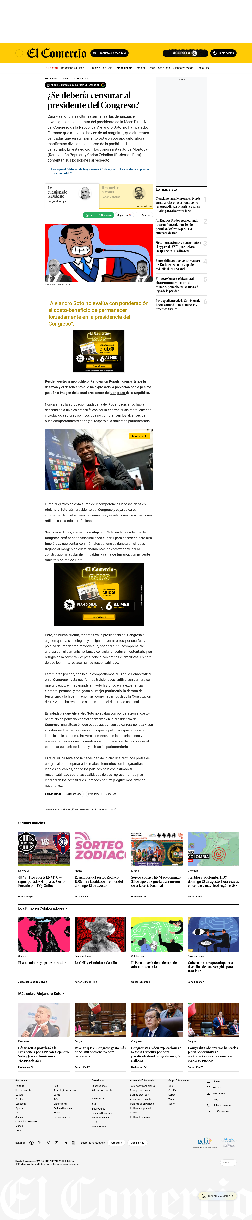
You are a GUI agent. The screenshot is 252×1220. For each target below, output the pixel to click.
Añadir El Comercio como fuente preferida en (75, 85)
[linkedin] (65, 1143)
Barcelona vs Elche (72, 68)
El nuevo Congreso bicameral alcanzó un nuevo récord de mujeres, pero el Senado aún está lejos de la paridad (177, 284)
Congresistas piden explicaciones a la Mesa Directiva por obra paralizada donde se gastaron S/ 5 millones (156, 1054)
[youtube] (57, 1143)
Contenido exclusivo (26, 1121)
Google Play (137, 1142)
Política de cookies (140, 1117)
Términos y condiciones (142, 1086)
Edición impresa (62, 1117)
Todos (95, 1104)
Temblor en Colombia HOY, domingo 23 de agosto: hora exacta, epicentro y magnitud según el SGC (213, 881)
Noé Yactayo (25, 896)
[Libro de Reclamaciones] (229, 1142)
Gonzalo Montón (140, 982)
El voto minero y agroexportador (42, 962)
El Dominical (60, 1103)
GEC (170, 1086)
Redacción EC (82, 896)
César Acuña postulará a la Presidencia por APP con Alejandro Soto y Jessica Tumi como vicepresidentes (43, 1054)
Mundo (19, 1126)
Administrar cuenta (102, 1090)
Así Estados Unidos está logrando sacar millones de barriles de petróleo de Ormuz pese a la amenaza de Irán (177, 226)
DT (16, 1112)
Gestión (172, 1090)
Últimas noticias (23, 1090)
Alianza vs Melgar (183, 68)
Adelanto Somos (100, 1117)
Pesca (151, 68)
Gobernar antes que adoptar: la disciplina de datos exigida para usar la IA (210, 966)
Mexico (78, 870)
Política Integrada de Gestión (141, 1110)
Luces (57, 1094)
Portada (19, 1086)
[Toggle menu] (19, 53)
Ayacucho (164, 68)
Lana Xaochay (196, 982)
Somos (19, 1117)
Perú (56, 1086)
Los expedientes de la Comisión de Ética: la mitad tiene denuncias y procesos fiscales (178, 304)
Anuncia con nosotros (141, 1099)
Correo (172, 1094)
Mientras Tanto (100, 1126)
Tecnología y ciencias (65, 1090)
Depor (171, 1103)
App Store (116, 1142)
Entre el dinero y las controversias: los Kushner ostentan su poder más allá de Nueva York (178, 264)
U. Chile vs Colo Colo (99, 68)
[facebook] (31, 1143)
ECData (19, 1094)
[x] (40, 1143)
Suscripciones (99, 1086)
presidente (93, 794)
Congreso (111, 794)
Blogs (57, 1112)
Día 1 (94, 1122)
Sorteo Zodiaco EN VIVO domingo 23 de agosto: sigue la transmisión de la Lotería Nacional (156, 881)
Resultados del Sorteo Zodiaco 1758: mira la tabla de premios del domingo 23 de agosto (99, 881)
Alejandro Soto (74, 794)
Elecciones (23, 1041)
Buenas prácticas (139, 1094)
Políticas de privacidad (142, 1103)
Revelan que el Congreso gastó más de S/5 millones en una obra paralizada (100, 1052)
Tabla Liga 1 (204, 68)
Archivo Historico (63, 1108)
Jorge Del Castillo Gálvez (32, 982)
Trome (171, 1099)
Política (19, 1099)
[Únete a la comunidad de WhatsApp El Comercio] (98, 215)
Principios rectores (140, 1090)
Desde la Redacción (102, 1113)
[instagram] (48, 1143)
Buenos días (98, 1108)
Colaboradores (83, 956)
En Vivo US (23, 870)
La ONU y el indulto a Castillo (96, 962)
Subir (226, 1162)
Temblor (140, 68)
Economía (20, 1103)
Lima (18, 1130)
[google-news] (73, 1143)
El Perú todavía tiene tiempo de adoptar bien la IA (154, 964)
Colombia (193, 870)
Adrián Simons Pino (86, 982)
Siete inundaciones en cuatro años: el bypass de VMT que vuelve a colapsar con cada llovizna (178, 246)
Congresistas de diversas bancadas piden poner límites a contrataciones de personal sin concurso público (213, 1054)
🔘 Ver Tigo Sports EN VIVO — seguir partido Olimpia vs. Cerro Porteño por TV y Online (41, 881)
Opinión (22, 956)
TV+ (56, 1099)
